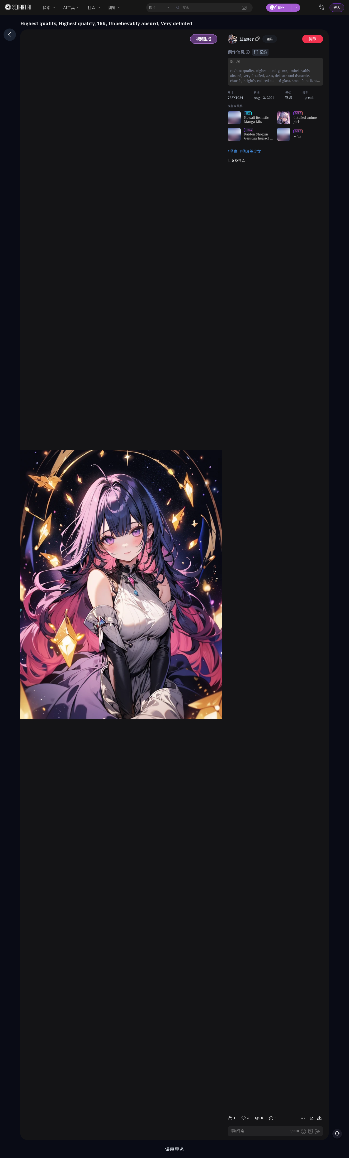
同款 (312, 39)
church (235, 80)
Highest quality (242, 70)
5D (271, 75)
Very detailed (253, 75)
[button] (244, 8)
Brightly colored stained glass (266, 80)
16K (284, 70)
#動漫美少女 (250, 151)
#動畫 (232, 151)
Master (247, 39)
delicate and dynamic (291, 75)
